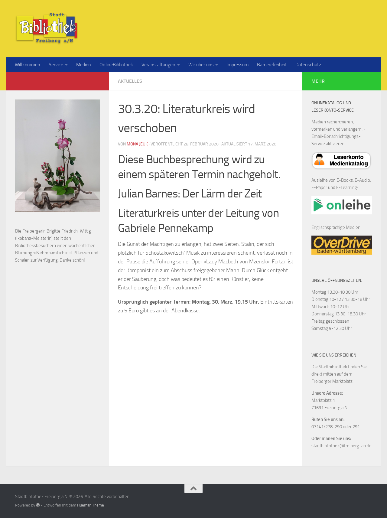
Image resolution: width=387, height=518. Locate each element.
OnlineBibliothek (116, 64)
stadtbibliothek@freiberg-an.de (341, 445)
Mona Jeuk (137, 144)
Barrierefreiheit (272, 64)
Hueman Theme (90, 505)
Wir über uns (200, 64)
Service (56, 64)
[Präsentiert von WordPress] (38, 505)
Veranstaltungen (158, 64)
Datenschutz (308, 64)
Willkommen (27, 64)
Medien (83, 64)
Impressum (237, 64)
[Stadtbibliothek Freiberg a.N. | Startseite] (46, 28)
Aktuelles (130, 81)
